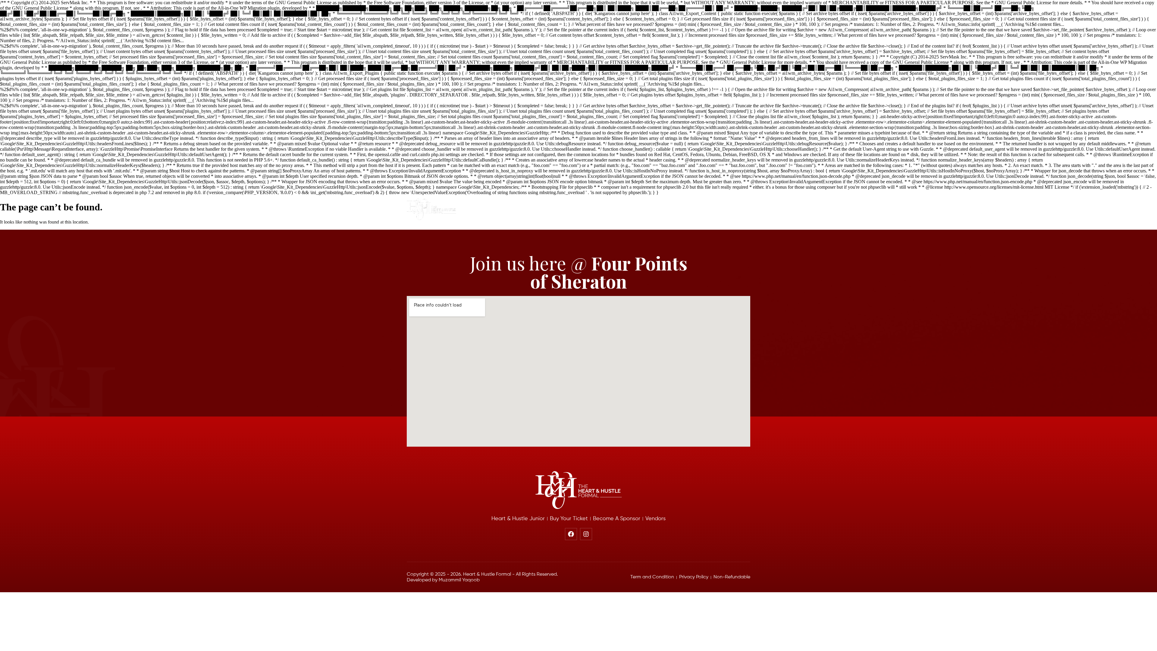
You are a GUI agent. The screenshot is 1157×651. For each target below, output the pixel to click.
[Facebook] (571, 534)
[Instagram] (586, 534)
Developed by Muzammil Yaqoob (443, 580)
